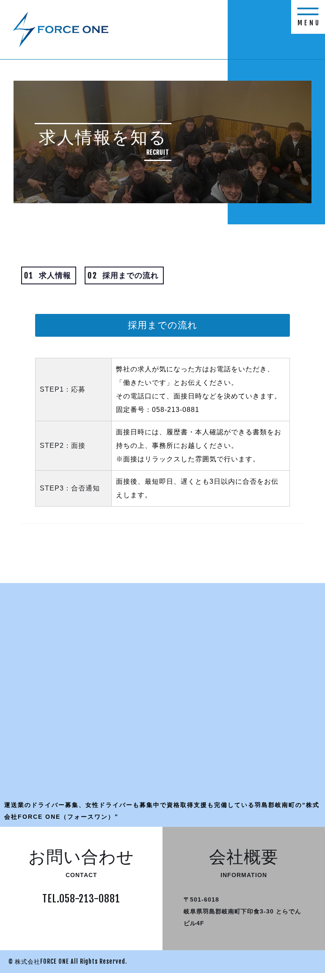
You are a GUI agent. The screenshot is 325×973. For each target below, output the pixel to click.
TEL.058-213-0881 (81, 899)
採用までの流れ (123, 275)
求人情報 (47, 275)
